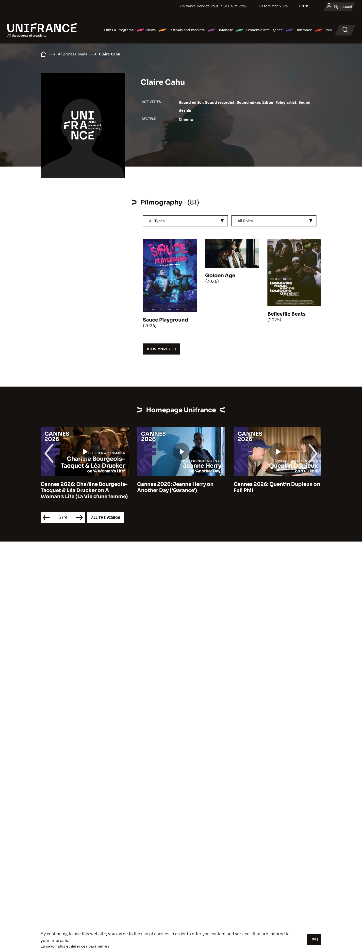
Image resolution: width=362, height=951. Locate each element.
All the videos (105, 517)
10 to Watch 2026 (273, 6)
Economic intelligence (264, 30)
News (151, 30)
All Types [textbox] (157, 220)
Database (225, 30)
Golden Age (220, 275)
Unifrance (304, 30)
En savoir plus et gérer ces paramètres (75, 946)
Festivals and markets (186, 30)
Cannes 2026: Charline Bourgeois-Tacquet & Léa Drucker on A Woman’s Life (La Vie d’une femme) (84, 490)
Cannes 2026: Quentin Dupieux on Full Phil (277, 487)
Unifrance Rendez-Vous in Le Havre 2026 (213, 6)
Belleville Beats (286, 314)
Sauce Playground (165, 320)
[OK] (314, 939)
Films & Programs (118, 30)
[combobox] (185, 220)
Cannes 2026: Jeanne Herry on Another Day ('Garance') (175, 487)
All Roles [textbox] (245, 220)
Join (328, 30)
